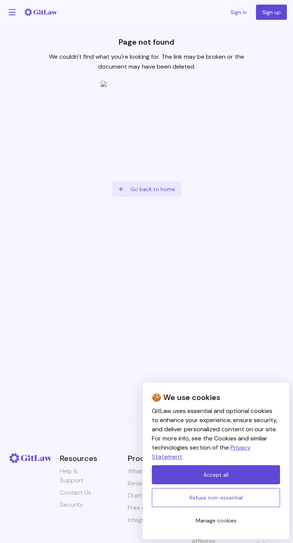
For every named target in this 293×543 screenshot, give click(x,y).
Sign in (238, 12)
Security (71, 505)
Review (137, 483)
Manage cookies (216, 520)
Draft (135, 496)
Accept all (216, 474)
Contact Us (75, 492)
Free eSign (142, 508)
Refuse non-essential (216, 497)
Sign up (271, 12)
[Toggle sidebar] (12, 12)
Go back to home (152, 189)
